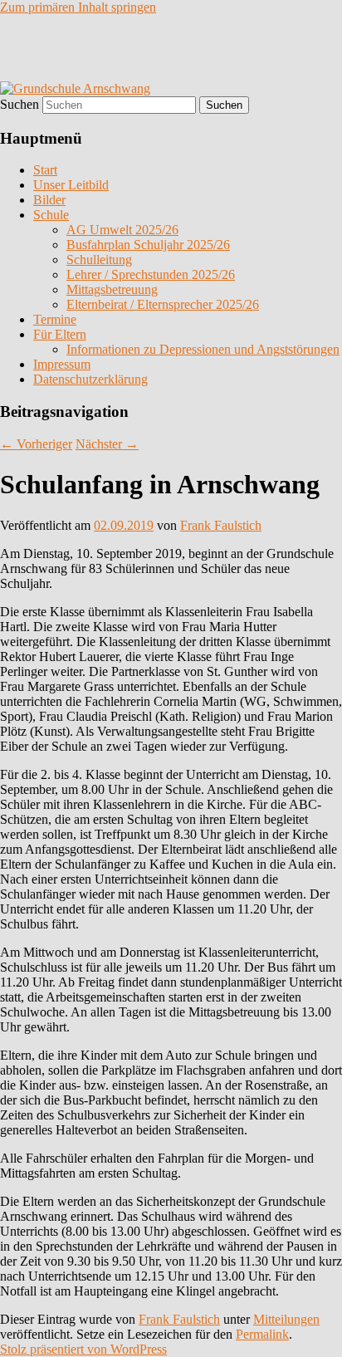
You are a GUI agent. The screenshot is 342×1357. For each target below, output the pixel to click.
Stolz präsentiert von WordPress (83, 1349)
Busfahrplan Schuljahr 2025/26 (148, 245)
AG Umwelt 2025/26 (122, 230)
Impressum (61, 364)
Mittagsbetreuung (112, 289)
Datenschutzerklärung (90, 379)
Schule (51, 215)
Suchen (19, 104)
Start (45, 170)
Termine (54, 319)
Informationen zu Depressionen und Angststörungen (203, 349)
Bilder (49, 200)
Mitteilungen (286, 1319)
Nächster (107, 444)
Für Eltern (59, 334)
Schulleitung (99, 259)
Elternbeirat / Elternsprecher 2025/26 (162, 304)
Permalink (262, 1334)
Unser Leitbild (71, 185)
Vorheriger (36, 444)
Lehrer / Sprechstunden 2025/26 (150, 274)
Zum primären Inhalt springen (78, 7)
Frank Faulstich (220, 525)
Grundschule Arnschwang (148, 47)
